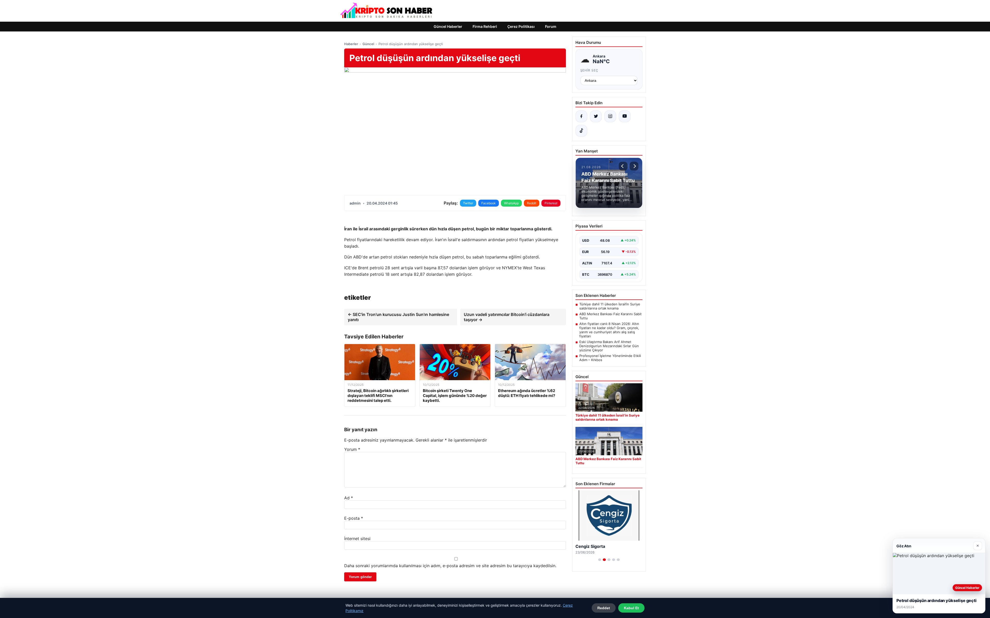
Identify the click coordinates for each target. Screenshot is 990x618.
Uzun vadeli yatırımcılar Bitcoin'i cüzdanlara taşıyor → (506, 317)
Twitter (468, 203)
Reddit (531, 203)
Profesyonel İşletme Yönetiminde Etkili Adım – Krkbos (610, 358)
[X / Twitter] (596, 116)
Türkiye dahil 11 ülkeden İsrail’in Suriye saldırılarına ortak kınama (609, 306)
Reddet (603, 608)
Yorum (352, 449)
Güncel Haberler (448, 26)
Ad (348, 497)
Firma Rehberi (485, 26)
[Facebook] (581, 116)
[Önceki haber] (623, 166)
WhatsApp (511, 203)
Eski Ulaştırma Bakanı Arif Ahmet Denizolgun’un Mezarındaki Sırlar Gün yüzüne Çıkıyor (609, 346)
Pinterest (550, 203)
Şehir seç (589, 70)
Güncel (368, 44)
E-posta (353, 518)
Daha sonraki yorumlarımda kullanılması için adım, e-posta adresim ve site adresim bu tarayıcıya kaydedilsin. (450, 565)
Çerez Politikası (521, 26)
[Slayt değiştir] (599, 559)
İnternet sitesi (357, 538)
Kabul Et (631, 608)
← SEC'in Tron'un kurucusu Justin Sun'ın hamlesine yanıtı (398, 317)
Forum (550, 26)
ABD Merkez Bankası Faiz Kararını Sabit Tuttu (610, 316)
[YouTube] (625, 116)
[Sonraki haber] (634, 166)
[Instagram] (610, 116)
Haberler (351, 44)
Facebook (488, 203)
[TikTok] (581, 131)
